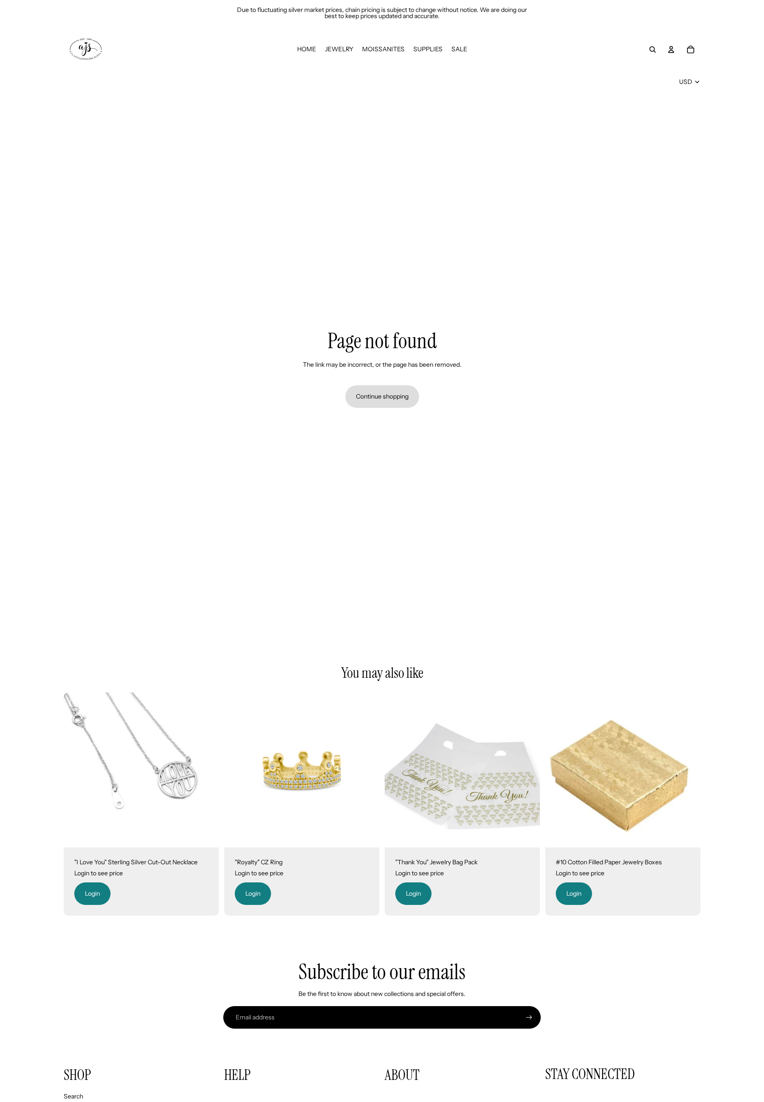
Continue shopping (382, 396)
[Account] (671, 49)
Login (92, 893)
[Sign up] (529, 1018)
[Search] (652, 49)
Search (73, 1096)
